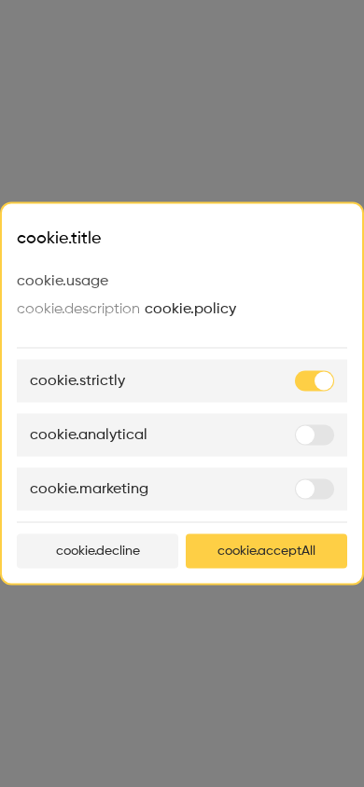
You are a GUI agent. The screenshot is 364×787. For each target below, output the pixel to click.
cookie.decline (98, 551)
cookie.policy (190, 309)
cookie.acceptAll (266, 551)
